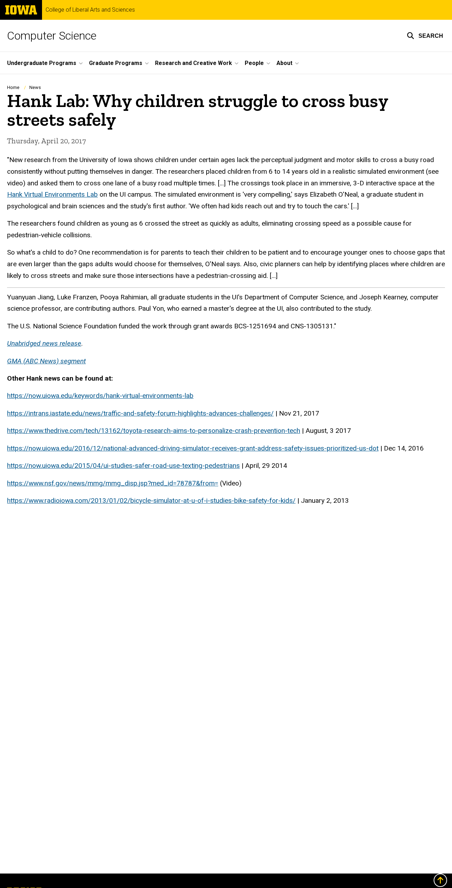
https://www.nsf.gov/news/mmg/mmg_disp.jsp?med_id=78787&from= (112, 483)
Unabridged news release (44, 343)
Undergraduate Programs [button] (41, 63)
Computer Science (51, 35)
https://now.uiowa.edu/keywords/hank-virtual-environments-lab (100, 396)
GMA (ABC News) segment (46, 361)
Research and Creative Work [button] (193, 63)
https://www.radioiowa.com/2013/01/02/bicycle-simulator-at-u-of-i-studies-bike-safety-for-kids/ (151, 500)
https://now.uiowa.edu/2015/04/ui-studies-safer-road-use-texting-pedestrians (123, 465)
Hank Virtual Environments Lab (52, 194)
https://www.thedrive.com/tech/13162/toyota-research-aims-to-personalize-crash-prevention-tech (153, 431)
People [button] (254, 63)
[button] (425, 36)
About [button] (284, 63)
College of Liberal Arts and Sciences (90, 10)
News (35, 87)
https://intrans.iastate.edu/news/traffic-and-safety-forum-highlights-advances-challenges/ (140, 413)
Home (13, 87)
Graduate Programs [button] (115, 63)
